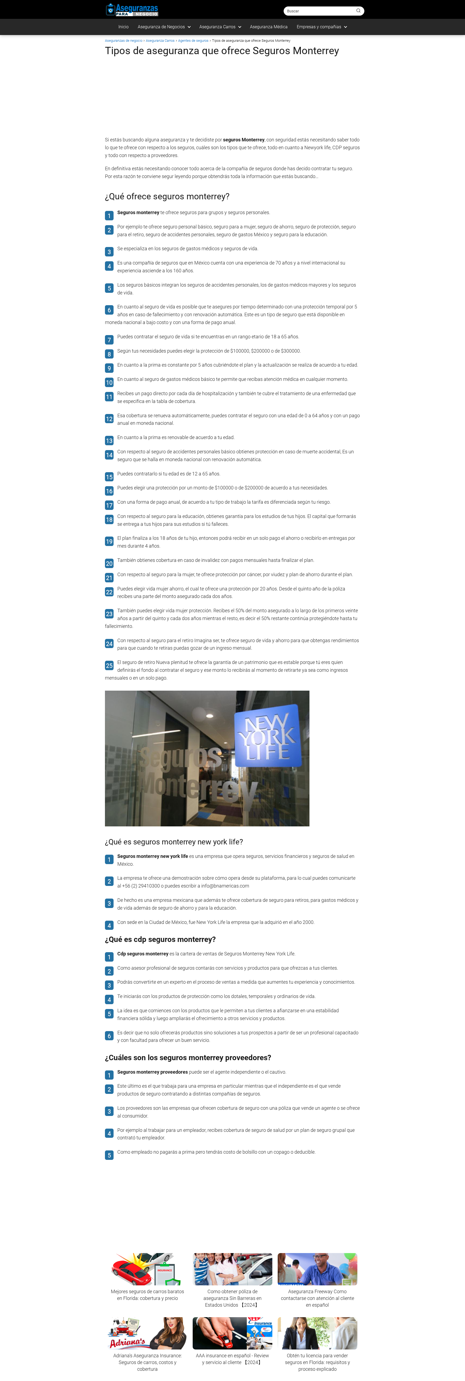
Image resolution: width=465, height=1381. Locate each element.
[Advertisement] (232, 98)
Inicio (123, 26)
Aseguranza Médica (269, 26)
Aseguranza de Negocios (161, 26)
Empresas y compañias (319, 26)
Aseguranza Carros (217, 26)
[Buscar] (358, 10)
